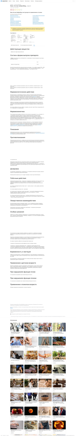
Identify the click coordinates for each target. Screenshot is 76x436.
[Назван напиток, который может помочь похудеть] (31, 385)
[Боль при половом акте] (16, 357)
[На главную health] (5, 1)
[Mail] (1, 1)
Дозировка (12, 19)
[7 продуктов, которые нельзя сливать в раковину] (31, 427)
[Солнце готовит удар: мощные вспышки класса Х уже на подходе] (59, 427)
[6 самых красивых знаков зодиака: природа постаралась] (16, 385)
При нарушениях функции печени (38, 23)
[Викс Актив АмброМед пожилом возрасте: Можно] (21, 10)
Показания (12, 18)
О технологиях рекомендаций (62, 435)
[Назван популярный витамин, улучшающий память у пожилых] (59, 357)
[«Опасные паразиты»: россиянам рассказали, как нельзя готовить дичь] (31, 371)
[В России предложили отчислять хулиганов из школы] (31, 399)
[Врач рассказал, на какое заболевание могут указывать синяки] (45, 343)
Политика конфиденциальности (70, 435)
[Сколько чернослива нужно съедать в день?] (45, 399)
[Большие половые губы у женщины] (31, 329)
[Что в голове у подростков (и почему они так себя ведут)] (45, 329)
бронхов (34, 96)
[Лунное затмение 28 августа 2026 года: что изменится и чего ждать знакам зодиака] (31, 413)
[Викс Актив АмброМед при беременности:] (11, 10)
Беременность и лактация (14, 22)
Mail (1, 435)
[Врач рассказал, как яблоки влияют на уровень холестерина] (59, 343)
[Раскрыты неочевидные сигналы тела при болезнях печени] (31, 343)
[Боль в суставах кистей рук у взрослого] (16, 427)
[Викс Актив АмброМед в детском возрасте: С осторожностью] (15, 10)
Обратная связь (55, 435)
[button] (13, 38)
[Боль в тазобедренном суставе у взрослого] (45, 427)
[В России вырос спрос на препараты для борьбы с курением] (16, 343)
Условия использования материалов (47, 435)
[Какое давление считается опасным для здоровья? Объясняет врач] (16, 329)
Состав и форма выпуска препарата (39, 15)
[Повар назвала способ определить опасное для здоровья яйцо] (45, 357)
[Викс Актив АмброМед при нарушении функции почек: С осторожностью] (19, 10)
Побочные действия (36, 19)
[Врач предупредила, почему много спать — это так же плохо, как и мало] (59, 399)
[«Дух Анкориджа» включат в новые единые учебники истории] (59, 413)
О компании (4, 435)
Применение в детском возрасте (38, 22)
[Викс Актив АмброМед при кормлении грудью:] (13, 10)
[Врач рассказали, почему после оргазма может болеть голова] (45, 385)
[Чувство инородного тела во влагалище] (16, 399)
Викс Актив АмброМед (18, 4)
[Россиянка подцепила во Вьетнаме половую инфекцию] (59, 329)
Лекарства (11, 4)
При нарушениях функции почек (15, 23)
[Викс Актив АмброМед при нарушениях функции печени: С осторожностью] (17, 10)
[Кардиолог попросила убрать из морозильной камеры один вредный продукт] (16, 371)
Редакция (41, 435)
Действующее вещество (14, 15)
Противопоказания (36, 18)
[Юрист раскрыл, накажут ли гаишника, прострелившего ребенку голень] (59, 385)
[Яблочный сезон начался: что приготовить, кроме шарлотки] (31, 357)
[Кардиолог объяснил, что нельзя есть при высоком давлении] (45, 371)
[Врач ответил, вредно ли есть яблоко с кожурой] (16, 413)
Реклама (7, 435)
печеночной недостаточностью (19, 124)
